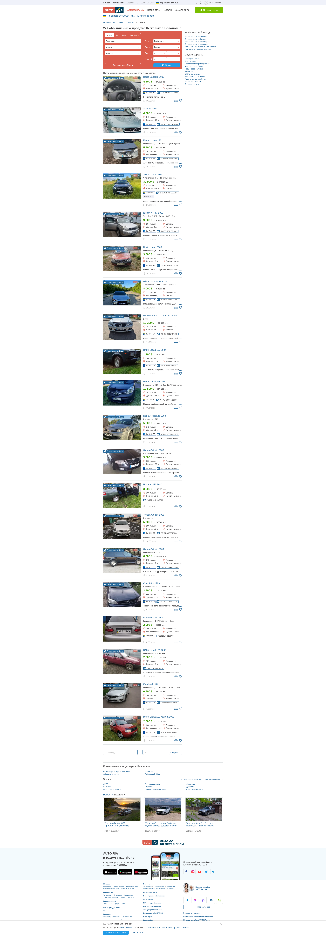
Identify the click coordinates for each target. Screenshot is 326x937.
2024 (152, 174)
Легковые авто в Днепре (195, 39)
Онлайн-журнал (148, 888)
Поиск (167, 65)
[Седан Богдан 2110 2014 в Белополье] (122, 495)
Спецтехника (128, 895)
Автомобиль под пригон (195, 76)
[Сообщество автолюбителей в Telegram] (213, 871)
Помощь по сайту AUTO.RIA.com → (202, 888)
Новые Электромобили (110, 897)
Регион (148, 41)
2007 (153, 213)
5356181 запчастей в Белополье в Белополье (200, 779)
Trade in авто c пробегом (195, 79)
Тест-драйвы (147, 886)
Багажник (107, 787)
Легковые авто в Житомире (196, 42)
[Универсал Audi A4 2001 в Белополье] (122, 120)
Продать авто (210, 10)
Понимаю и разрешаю (115, 933)
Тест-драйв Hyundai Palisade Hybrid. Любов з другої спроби (161, 824)
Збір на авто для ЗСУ (169, 3)
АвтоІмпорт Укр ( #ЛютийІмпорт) (117, 771)
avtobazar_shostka (111, 774)
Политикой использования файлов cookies (168, 928)
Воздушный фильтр (111, 789)
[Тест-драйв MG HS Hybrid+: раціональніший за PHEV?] (203, 809)
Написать (211, 900)
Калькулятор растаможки (111, 916)
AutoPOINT (149, 771)
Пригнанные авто (132, 886)
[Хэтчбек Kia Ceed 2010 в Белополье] (122, 695)
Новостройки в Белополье (154, 896)
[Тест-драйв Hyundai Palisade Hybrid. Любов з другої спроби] (163, 809)
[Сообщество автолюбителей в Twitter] (206, 871)
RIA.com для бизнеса (152, 903)
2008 (152, 247)
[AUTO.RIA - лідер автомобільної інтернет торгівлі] (113, 10)
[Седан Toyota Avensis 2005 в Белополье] (122, 526)
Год (146, 53)
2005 (153, 515)
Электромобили (119, 886)
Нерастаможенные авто (111, 888)
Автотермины (121, 919)
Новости (167, 10)
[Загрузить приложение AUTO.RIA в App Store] (110, 872)
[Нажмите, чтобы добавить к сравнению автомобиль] (176, 100)
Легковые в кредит (193, 81)
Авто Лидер (148, 899)
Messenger (195, 900)
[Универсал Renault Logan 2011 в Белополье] (122, 151)
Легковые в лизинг (193, 84)
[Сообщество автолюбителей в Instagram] (193, 871)
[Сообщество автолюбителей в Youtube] (199, 871)
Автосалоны (107, 895)
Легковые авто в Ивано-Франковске (200, 47)
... (180, 128)
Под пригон (134, 35)
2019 (154, 381)
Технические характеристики (197, 64)
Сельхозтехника (109, 901)
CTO (104, 910)
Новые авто (153, 10)
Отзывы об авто (150, 892)
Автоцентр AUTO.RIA (127, 897)
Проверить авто (192, 59)
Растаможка (171, 886)
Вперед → (175, 752)
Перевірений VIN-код (114, 78)
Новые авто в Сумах (194, 69)
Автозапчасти (147, 3)
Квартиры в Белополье (133, 3)
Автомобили (118, 3)
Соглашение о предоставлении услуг (198, 916)
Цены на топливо (108, 919)
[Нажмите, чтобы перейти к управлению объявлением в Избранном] (180, 100)
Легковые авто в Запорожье (197, 44)
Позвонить (219, 900)
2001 (150, 108)
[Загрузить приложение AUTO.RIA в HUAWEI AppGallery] (141, 872)
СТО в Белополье (192, 74)
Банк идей (147, 917)
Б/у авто (106, 884)
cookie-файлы (125, 928)
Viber (203, 900)
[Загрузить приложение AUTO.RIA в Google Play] (125, 872)
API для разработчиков (152, 910)
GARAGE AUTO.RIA (127, 888)
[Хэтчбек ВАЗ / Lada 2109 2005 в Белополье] (122, 661)
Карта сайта (148, 920)
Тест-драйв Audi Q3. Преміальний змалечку (117, 824)
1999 (151, 583)
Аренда (116, 903)
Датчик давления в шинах (156, 789)
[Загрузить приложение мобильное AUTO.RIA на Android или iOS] (165, 866)
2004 (154, 350)
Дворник (190, 787)
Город (147, 47)
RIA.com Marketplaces (152, 906)
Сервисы (107, 914)
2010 (155, 281)
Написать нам (203, 907)
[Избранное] (196, 2)
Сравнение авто (127, 916)
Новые (123, 35)
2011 (153, 140)
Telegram (186, 900)
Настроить (138, 933)
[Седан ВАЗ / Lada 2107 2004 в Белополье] (122, 361)
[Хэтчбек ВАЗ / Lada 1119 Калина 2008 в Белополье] (122, 728)
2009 (153, 77)
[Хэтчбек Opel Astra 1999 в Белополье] (122, 594)
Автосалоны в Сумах (194, 66)
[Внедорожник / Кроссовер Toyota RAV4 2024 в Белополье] (122, 186)
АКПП (105, 784)
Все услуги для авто (111, 908)
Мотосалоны (118, 895)
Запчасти (189, 71)
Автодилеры (190, 61)
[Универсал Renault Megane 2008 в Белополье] (122, 427)
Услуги (124, 903)
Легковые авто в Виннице (196, 36)
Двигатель (190, 784)
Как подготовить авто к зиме (165, 888)
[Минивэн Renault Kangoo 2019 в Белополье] (122, 393)
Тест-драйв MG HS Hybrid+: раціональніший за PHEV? (200, 824)
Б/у (117, 35)
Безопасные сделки (191, 913)
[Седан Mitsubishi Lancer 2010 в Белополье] (122, 293)
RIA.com (107, 3)
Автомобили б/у (135, 10)
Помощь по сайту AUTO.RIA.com (196, 920)
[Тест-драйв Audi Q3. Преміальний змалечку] (122, 809)
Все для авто (182, 10)
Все (110, 35)
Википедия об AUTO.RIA (153, 913)
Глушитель (149, 787)
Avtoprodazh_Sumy (153, 774)
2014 (152, 484)
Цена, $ (148, 59)
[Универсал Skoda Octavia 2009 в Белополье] (122, 560)
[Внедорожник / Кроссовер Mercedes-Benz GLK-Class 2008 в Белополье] (122, 327)
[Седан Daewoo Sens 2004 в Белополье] (122, 629)
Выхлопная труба (152, 784)
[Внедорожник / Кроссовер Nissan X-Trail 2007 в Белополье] (122, 224)
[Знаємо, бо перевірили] (163, 844)
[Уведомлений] (200, 2)
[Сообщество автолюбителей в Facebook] (186, 871)
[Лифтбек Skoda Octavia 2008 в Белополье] (122, 461)
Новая (105, 903)
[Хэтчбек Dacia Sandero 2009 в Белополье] (122, 88)
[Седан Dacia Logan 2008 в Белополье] (122, 258)
